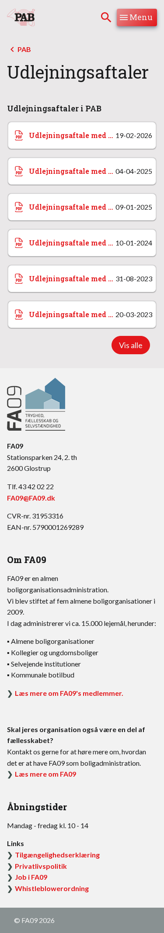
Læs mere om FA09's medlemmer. (69, 693)
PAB (24, 49)
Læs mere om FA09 (45, 774)
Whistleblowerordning (52, 888)
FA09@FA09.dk (31, 498)
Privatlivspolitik (41, 866)
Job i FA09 (31, 877)
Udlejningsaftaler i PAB (54, 108)
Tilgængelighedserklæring (57, 854)
